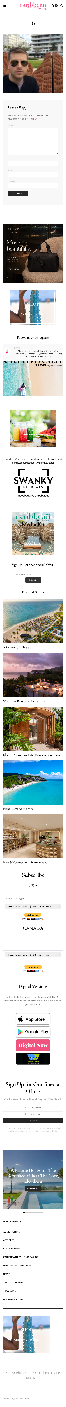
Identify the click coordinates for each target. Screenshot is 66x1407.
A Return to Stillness (16, 647)
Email (10, 170)
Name (10, 159)
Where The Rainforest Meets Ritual (24, 701)
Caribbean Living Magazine (20, 1257)
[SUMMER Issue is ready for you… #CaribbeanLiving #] (33, 390)
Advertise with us (33, 544)
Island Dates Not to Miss (18, 809)
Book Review (11, 1248)
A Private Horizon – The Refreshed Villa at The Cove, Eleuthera (33, 1175)
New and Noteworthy (17, 1265)
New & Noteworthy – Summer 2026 (25, 862)
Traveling (9, 1290)
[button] (24, 1213)
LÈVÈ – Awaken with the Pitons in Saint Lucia (31, 755)
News (6, 1274)
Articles (8, 1240)
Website (11, 182)
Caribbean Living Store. (33, 314)
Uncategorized (13, 1299)
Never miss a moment (33, 434)
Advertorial (11, 1231)
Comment (12, 126)
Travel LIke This (13, 1282)
